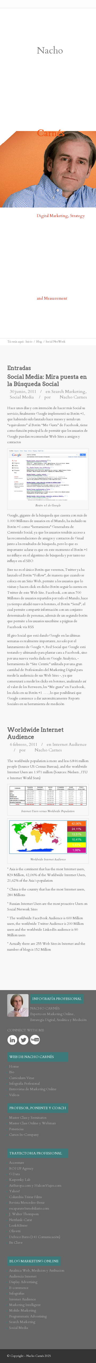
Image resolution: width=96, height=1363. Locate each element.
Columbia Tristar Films (25, 1197)
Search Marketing (68, 391)
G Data (14, 1174)
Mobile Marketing (22, 1310)
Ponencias (16, 1129)
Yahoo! (14, 1191)
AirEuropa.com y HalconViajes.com (35, 1185)
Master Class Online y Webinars (32, 1123)
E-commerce (19, 1287)
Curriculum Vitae (21, 1078)
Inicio (29, 342)
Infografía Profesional (24, 1083)
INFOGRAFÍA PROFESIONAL (57, 998)
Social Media (22, 397)
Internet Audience (70, 744)
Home (14, 1066)
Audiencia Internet (23, 1276)
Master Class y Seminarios (27, 1117)
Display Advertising (23, 1282)
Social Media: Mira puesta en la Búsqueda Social (47, 380)
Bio (11, 1072)
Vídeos (14, 1095)
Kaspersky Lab (19, 1179)
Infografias (16, 1293)
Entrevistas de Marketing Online (33, 1089)
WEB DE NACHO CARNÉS (31, 1057)
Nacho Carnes (73, 397)
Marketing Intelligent (25, 1305)
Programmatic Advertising (28, 1316)
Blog (39, 342)
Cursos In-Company (24, 1134)
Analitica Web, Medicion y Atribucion (36, 1270)
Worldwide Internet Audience (35, 733)
